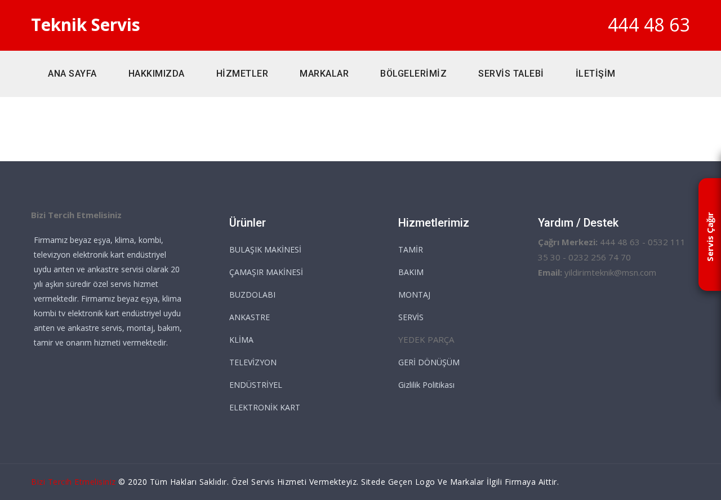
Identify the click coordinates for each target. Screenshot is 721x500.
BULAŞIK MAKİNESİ (265, 249)
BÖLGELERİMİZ (413, 73)
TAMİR (410, 249)
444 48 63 (649, 24)
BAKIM (411, 272)
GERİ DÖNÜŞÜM (429, 362)
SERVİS (411, 317)
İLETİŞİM (596, 73)
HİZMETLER (242, 73)
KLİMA (241, 339)
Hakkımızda (156, 73)
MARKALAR (324, 73)
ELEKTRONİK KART (264, 407)
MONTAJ (414, 294)
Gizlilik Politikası (426, 384)
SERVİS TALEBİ (511, 73)
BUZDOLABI (252, 294)
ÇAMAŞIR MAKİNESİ (266, 272)
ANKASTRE (249, 317)
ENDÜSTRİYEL (255, 384)
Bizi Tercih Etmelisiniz (73, 481)
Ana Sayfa (72, 73)
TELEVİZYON (253, 362)
